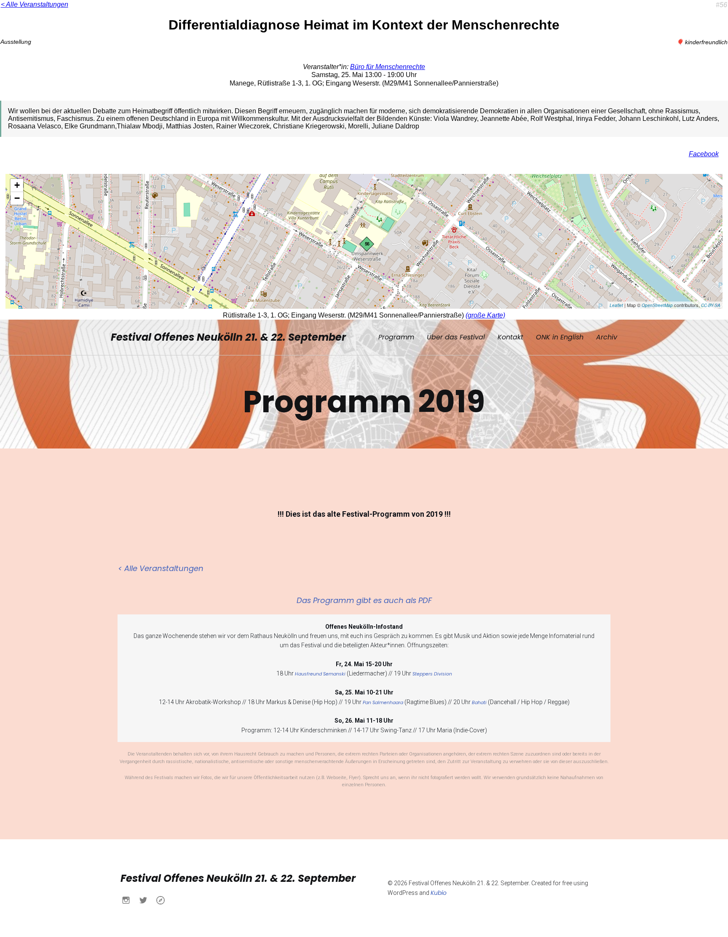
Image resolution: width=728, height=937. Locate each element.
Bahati (479, 702)
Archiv (606, 337)
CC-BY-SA (710, 305)
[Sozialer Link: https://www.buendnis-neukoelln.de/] (163, 899)
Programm (396, 337)
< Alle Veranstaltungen (34, 4)
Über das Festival (456, 337)
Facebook (704, 154)
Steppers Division (432, 674)
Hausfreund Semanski (320, 674)
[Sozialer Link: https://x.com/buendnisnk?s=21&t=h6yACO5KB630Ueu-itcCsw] (146, 899)
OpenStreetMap (657, 305)
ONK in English (559, 337)
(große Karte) (485, 315)
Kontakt (510, 337)
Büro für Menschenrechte (387, 66)
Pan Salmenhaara (383, 702)
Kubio (439, 893)
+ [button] (17, 185)
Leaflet (616, 305)
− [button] (17, 198)
